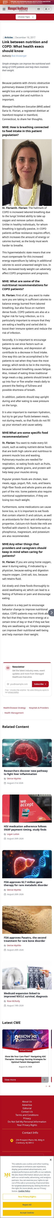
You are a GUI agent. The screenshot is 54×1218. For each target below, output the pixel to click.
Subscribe (38, 684)
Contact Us (27, 1111)
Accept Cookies (27, 1212)
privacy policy (13, 692)
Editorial (27, 1108)
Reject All (27, 1204)
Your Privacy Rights (27, 1125)
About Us (27, 1101)
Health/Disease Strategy (14, 707)
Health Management (14, 712)
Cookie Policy (24, 1191)
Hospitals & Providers (39, 707)
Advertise (27, 1104)
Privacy (27, 1118)
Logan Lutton (13, 834)
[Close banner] (50, 4)
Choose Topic (24, 16)
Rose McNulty (13, 1001)
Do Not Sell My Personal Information (27, 1121)
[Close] (51, 1160)
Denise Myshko (14, 778)
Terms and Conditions (27, 1115)
